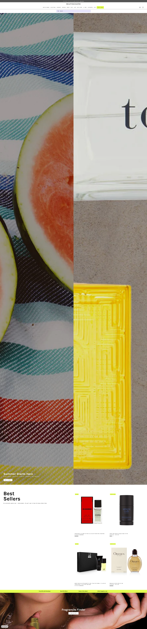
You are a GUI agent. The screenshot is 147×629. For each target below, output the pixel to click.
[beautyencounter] (73, 4)
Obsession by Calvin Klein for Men (116, 583)
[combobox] (73, 11)
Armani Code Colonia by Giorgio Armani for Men (119, 533)
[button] (53, 7)
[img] (111, 585)
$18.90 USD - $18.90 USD (114, 534)
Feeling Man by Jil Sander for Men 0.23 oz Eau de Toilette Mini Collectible (89, 533)
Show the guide (73, 613)
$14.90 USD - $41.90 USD (114, 584)
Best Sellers (4, 496)
